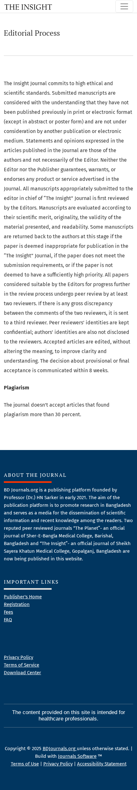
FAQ (8, 620)
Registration (17, 604)
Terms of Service (21, 665)
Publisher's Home (23, 597)
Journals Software (77, 756)
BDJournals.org (60, 748)
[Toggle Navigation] (124, 6)
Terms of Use (25, 764)
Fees (8, 612)
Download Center (22, 673)
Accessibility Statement (101, 764)
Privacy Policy (18, 657)
